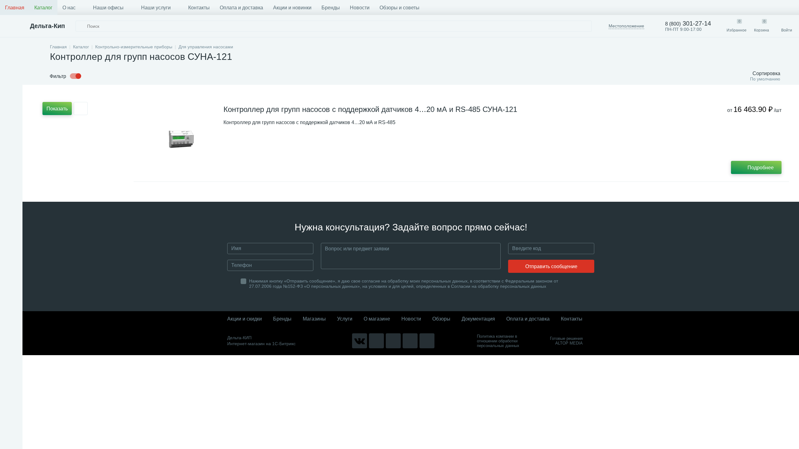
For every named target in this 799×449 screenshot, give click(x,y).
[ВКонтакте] (359, 340)
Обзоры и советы (399, 7)
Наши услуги (156, 7)
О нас (69, 7)
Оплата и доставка (241, 7)
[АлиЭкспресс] (376, 340)
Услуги (344, 318)
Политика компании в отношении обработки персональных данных (498, 341)
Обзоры (441, 318)
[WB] (410, 340)
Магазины (314, 318)
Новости (360, 7)
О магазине (377, 318)
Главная (14, 7)
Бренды (330, 7)
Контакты (199, 7)
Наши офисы (108, 7)
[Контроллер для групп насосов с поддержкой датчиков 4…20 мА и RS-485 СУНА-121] (181, 139)
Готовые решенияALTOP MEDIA (566, 340)
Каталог (43, 7)
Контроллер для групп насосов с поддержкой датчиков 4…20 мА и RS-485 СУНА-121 (370, 109)
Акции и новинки (292, 7)
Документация (478, 318)
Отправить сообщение (551, 266)
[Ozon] (426, 340)
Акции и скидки (244, 318)
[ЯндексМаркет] (393, 340)
